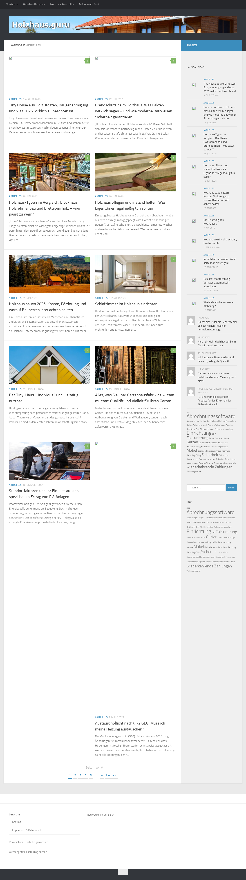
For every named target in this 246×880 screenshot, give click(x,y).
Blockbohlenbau (207, 429)
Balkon (190, 425)
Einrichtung (199, 433)
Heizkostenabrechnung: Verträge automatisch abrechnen (217, 282)
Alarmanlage (192, 421)
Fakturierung (197, 437)
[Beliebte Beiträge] (205, 72)
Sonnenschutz (193, 459)
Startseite (12, 4)
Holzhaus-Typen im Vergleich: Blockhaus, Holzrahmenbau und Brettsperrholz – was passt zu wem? (44, 208)
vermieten (224, 463)
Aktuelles (15, 99)
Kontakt (16, 822)
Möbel (192, 450)
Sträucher (220, 459)
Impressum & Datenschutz (27, 830)
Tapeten (202, 463)
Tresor (216, 463)
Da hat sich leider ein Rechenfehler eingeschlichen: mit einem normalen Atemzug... (217, 325)
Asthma (232, 421)
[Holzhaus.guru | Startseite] (123, 24)
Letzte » (111, 775)
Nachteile (202, 451)
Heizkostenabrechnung (211, 447)
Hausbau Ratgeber (34, 4)
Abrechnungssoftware (211, 416)
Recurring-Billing (194, 455)
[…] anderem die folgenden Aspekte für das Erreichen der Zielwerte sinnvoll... (214, 400)
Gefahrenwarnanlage (208, 443)
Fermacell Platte (221, 438)
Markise (224, 447)
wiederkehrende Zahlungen (209, 467)
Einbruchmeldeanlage (223, 429)
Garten (192, 442)
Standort (203, 459)
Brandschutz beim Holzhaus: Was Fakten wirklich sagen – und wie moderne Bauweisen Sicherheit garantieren (133, 111)
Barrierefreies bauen (216, 425)
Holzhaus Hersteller (62, 4)
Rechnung (226, 451)
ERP (214, 434)
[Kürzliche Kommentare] (218, 72)
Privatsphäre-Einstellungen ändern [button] (28, 842)
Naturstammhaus (213, 451)
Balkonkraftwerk (200, 425)
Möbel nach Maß (89, 4)
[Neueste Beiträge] (193, 72)
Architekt (211, 421)
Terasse (209, 463)
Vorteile (232, 463)
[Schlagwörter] (230, 72)
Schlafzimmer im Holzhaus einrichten (126, 304)
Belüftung (191, 429)
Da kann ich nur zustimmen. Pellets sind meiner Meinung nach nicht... (217, 377)
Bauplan (229, 425)
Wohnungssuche (194, 471)
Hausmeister (223, 443)
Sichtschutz (224, 455)
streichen (211, 459)
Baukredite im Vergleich (100, 814)
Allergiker (202, 421)
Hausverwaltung (194, 447)
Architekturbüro (222, 421)
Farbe (211, 438)
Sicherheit (210, 454)
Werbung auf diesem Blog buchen (28, 851)
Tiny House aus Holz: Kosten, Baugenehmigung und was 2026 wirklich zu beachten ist (219, 87)
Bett (198, 429)
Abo (188, 412)
